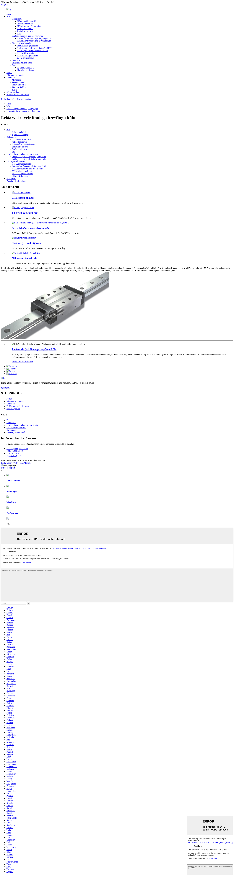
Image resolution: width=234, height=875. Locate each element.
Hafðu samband (13, 480)
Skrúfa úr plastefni (25, 28)
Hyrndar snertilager (25, 70)
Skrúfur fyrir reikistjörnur (26, 243)
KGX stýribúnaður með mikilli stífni (32, 50)
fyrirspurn (16, 362)
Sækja (14, 89)
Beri (14, 65)
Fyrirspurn (5, 387)
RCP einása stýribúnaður (27, 55)
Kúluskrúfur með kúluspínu (29, 26)
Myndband (16, 80)
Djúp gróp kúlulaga (25, 67)
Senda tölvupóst (8, 468)
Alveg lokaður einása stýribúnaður (31, 228)
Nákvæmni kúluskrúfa (26, 21)
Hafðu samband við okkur (17, 94)
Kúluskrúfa (17, 19)
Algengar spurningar (15, 75)
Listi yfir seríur (26, 362)
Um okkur (10, 77)
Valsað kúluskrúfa (25, 24)
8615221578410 (13, 456)
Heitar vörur (6, 463)
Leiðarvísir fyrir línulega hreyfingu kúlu (34, 38)
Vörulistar (11, 502)
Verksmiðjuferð (18, 82)
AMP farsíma (25, 463)
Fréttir (9, 72)
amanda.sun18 (12, 453)
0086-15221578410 (14, 451)
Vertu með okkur (19, 87)
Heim (8, 14)
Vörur (9, 16)
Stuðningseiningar (25, 31)
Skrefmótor (17, 60)
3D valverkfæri (13, 92)
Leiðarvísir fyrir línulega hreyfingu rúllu (34, 41)
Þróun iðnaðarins (19, 85)
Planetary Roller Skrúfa (22, 63)
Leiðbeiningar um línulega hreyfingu (27, 36)
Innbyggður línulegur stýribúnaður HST (34, 48)
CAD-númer (12, 513)
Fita (19, 33)
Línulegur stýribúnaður (22, 43)
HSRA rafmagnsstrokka (27, 46)
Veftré (15, 463)
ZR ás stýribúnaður (25, 58)
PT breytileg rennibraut (27, 53)
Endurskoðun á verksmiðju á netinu (16, 99)
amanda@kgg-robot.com (17, 448)
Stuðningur (11, 491)
